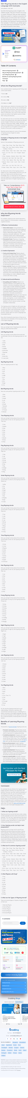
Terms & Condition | (11, 1068)
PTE (4, 741)
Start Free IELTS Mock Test (13, 206)
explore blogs (19, 1002)
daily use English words (19, 803)
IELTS (25, 739)
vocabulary (23, 741)
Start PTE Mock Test (14, 774)
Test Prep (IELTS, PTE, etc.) (8, 991)
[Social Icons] (7, 1039)
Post (23, 923)
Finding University (6, 982)
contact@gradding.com (16, 1035)
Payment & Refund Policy (20, 1068)
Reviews (19, 1070)
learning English (13, 726)
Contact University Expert (14, 975)
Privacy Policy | (4, 1068)
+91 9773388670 (17, 1033)
